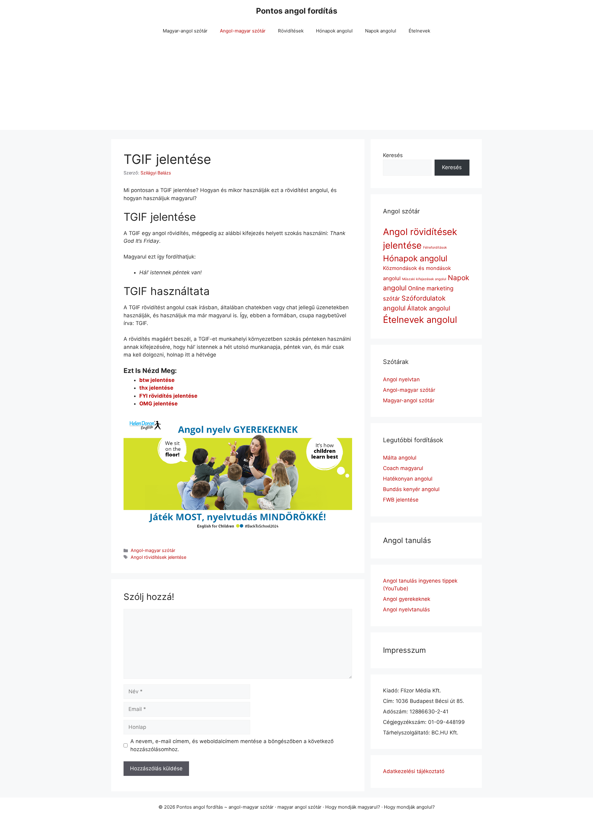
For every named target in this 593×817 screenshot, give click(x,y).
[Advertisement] (296, 86)
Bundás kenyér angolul (411, 489)
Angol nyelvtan (401, 379)
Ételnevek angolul (420, 319)
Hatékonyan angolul (407, 479)
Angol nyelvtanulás (406, 609)
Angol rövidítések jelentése (158, 557)
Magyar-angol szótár (185, 31)
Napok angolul (380, 31)
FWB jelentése (400, 500)
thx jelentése (156, 388)
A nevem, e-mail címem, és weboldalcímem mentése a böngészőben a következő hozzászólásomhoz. (232, 745)
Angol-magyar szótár (243, 31)
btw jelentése (157, 380)
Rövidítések (291, 31)
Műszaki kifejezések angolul (424, 279)
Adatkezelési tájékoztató (413, 771)
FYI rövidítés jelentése (168, 396)
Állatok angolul (428, 308)
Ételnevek (419, 31)
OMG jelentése (158, 403)
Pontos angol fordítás (296, 10)
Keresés (393, 155)
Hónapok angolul (334, 31)
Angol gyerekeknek (406, 599)
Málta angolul (399, 458)
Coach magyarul (403, 468)
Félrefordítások (435, 248)
